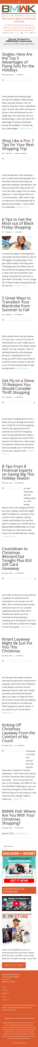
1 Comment (19, 75)
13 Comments (19, 573)
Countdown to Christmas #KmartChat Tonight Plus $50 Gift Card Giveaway (17, 558)
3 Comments (19, 397)
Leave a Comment (21, 153)
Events (4, 997)
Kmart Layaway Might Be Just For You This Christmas (17, 645)
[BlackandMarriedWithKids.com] (19, 15)
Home (4, 987)
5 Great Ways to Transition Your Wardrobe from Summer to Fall (16, 303)
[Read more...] (26, 128)
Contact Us (5, 1000)
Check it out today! (13, 965)
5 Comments (19, 314)
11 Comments (19, 745)
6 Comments (19, 483)
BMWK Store (6, 993)
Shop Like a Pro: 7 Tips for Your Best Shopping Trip (18, 144)
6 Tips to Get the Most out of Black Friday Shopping (18, 223)
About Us (5, 990)
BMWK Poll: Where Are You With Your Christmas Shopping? (18, 817)
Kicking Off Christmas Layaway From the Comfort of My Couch (18, 732)
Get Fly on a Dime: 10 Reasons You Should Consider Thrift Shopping (18, 386)
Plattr (24, 1043)
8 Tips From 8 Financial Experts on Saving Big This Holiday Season (18, 472)
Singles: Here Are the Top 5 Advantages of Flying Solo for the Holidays (18, 62)
